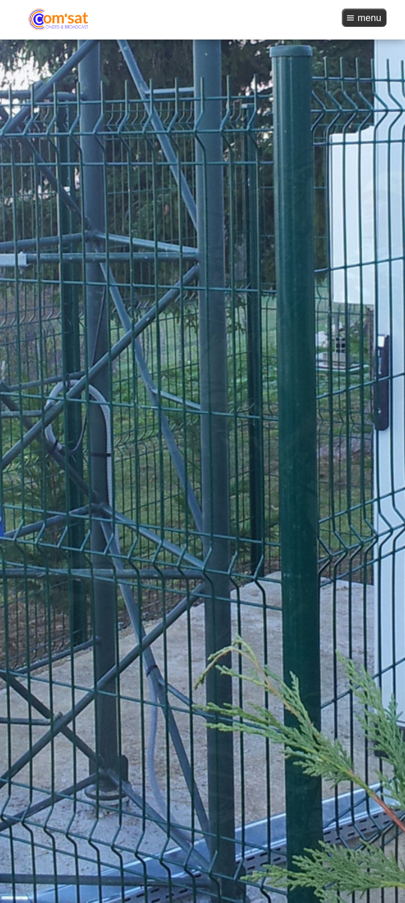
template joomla (402, 866)
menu (369, 18)
